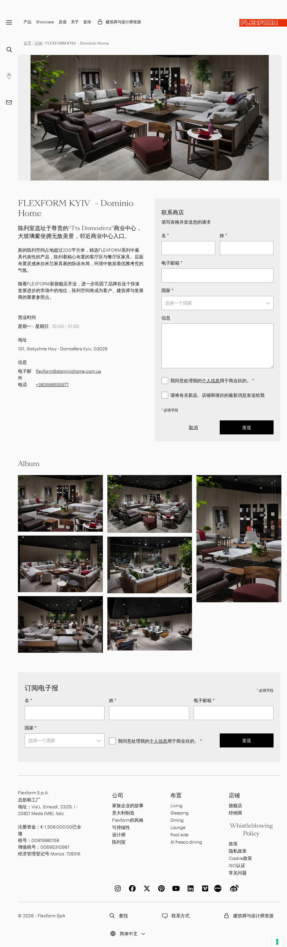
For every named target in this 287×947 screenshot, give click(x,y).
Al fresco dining (186, 841)
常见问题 (238, 872)
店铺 (38, 43)
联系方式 (180, 915)
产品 (27, 21)
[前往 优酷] (218, 888)
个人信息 (211, 380)
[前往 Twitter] (145, 888)
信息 (165, 317)
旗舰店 (235, 805)
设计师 (119, 834)
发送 (246, 427)
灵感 (62, 21)
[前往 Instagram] (116, 888)
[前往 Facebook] (131, 888)
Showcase (45, 21)
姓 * (223, 235)
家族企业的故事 (128, 805)
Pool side (179, 834)
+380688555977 (52, 384)
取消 (193, 427)
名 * (165, 235)
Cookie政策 (240, 858)
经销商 (235, 812)
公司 (117, 795)
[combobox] (217, 303)
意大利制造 (123, 812)
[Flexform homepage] (263, 23)
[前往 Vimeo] (204, 888)
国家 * (167, 290)
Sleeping (179, 812)
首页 (27, 43)
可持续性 (121, 827)
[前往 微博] (233, 888)
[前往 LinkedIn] (189, 888)
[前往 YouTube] (174, 888)
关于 (75, 21)
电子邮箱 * (171, 262)
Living (176, 805)
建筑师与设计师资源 (123, 21)
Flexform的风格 (128, 820)
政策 (233, 843)
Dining (177, 820)
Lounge (178, 827)
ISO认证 (237, 865)
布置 (176, 795)
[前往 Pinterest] (160, 888)
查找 (123, 915)
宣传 (87, 21)
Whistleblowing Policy (251, 829)
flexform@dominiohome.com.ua (68, 371)
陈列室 (119, 841)
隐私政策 (238, 850)
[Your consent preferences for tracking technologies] (277, 941)
